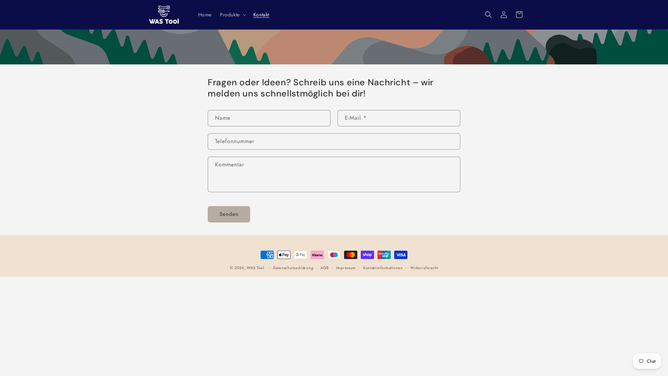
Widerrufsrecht (424, 268)
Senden (229, 214)
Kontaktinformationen (383, 268)
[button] (232, 14)
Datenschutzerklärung (293, 268)
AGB (324, 268)
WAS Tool (255, 268)
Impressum (346, 268)
